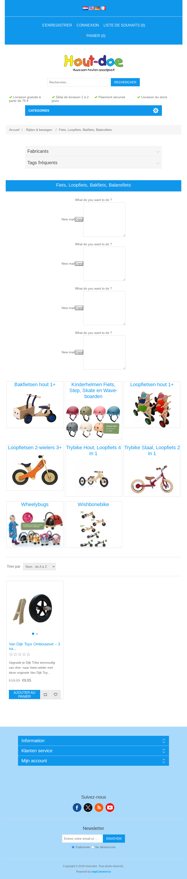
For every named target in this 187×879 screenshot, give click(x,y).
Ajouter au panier (24, 694)
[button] (33, 634)
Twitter (88, 807)
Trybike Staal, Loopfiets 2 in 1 (152, 450)
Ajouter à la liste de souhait (55, 694)
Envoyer (114, 838)
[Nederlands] (84, 8)
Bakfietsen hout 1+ (35, 384)
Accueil (14, 130)
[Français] (102, 8)
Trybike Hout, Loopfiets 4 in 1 (93, 450)
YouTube (110, 807)
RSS (99, 807)
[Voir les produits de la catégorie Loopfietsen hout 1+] (152, 409)
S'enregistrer (57, 25)
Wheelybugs (35, 504)
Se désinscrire (105, 847)
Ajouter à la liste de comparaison (45, 694)
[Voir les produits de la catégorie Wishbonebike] (93, 529)
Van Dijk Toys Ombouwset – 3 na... (34, 646)
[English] (90, 8)
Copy (79, 219)
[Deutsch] (96, 8)
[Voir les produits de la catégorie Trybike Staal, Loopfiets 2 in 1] (152, 478)
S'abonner (82, 847)
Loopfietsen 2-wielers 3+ (35, 447)
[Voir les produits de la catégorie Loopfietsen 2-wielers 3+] (35, 472)
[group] (35, 609)
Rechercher (125, 82)
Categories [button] (39, 110)
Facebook (77, 807)
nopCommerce (101, 871)
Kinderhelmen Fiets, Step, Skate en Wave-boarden (93, 390)
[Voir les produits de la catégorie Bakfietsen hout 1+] (35, 409)
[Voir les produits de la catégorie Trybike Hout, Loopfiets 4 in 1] (93, 478)
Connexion (88, 25)
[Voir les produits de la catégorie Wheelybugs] (35, 529)
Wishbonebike (93, 504)
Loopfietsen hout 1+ (152, 384)
